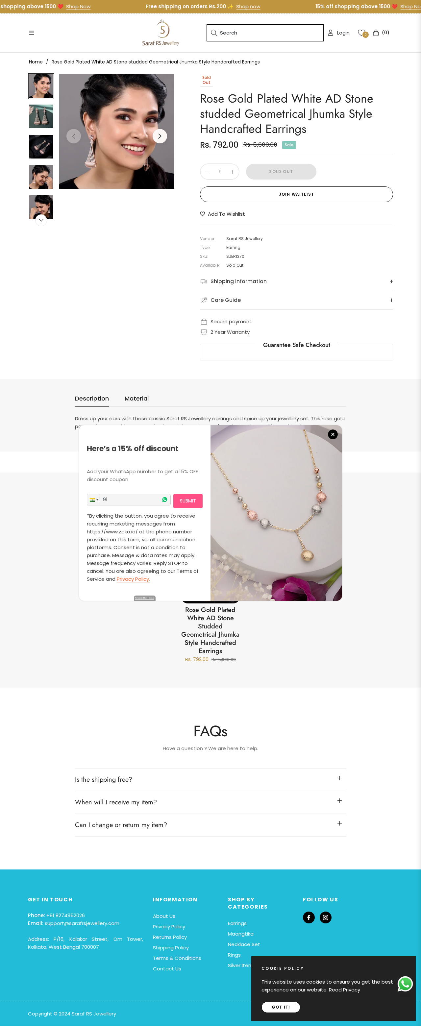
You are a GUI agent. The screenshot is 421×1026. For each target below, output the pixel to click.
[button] (93, 499)
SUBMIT (188, 501)
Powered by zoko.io (144, 598)
